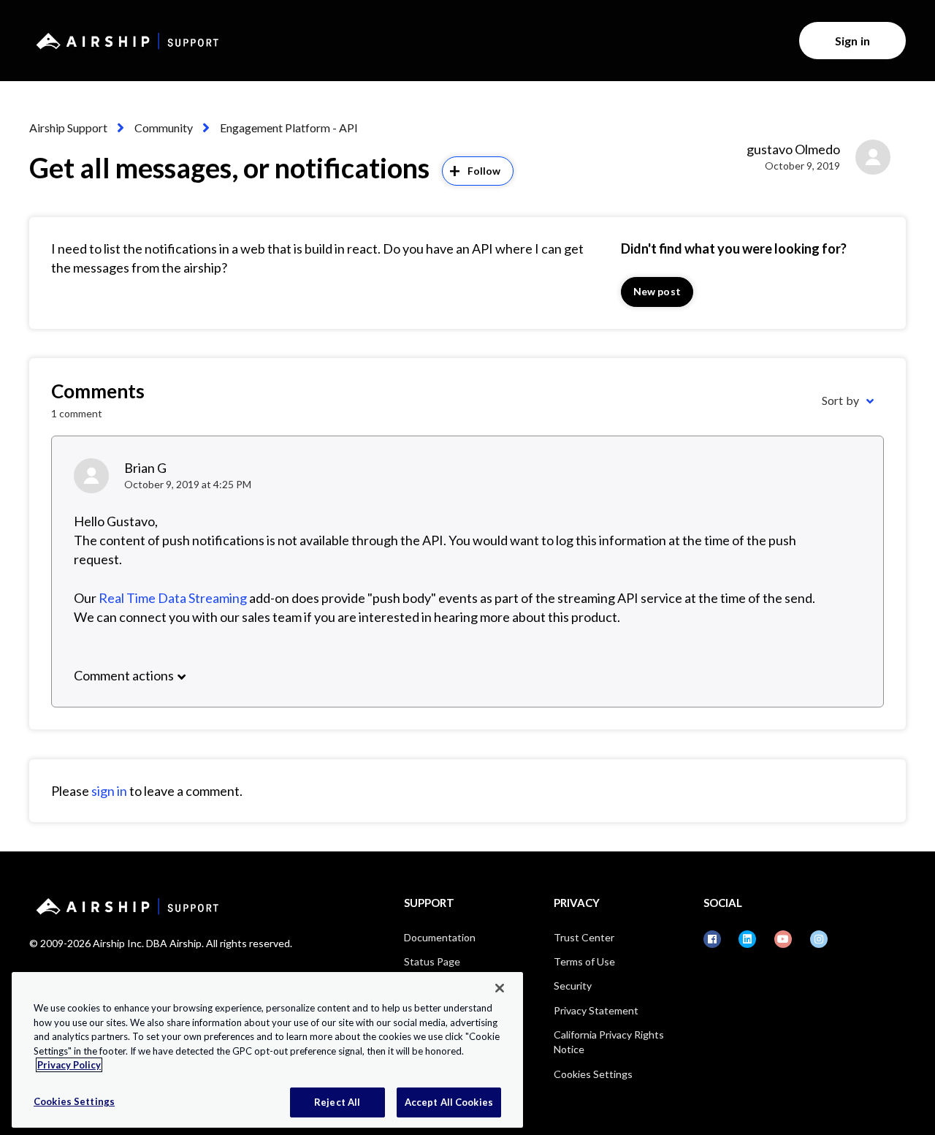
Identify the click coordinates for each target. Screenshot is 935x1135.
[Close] (500, 988)
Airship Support (68, 127)
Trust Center (584, 937)
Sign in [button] (852, 41)
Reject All (337, 1101)
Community (163, 127)
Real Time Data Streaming (173, 598)
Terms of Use (584, 961)
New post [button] (657, 291)
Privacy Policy (69, 1065)
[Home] (125, 41)
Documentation (440, 937)
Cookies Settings (593, 1074)
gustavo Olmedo (793, 149)
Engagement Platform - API (289, 127)
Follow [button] (484, 170)
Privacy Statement (596, 1010)
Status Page (432, 961)
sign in (109, 791)
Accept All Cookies (449, 1101)
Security (573, 985)
